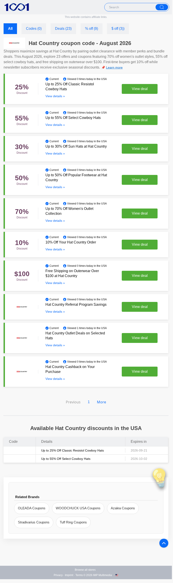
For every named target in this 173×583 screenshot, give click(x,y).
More (101, 402)
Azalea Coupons (123, 508)
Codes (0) (34, 28)
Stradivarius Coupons (33, 522)
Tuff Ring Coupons (73, 522)
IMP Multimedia (102, 575)
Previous (73, 402)
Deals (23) (63, 28)
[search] (162, 7)
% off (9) (91, 28)
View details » (55, 96)
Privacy (58, 575)
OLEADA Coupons (31, 508)
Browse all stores (85, 569)
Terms (79, 575)
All (10, 28)
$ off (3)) (117, 28)
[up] (163, 543)
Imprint (69, 575)
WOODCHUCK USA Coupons (78, 508)
